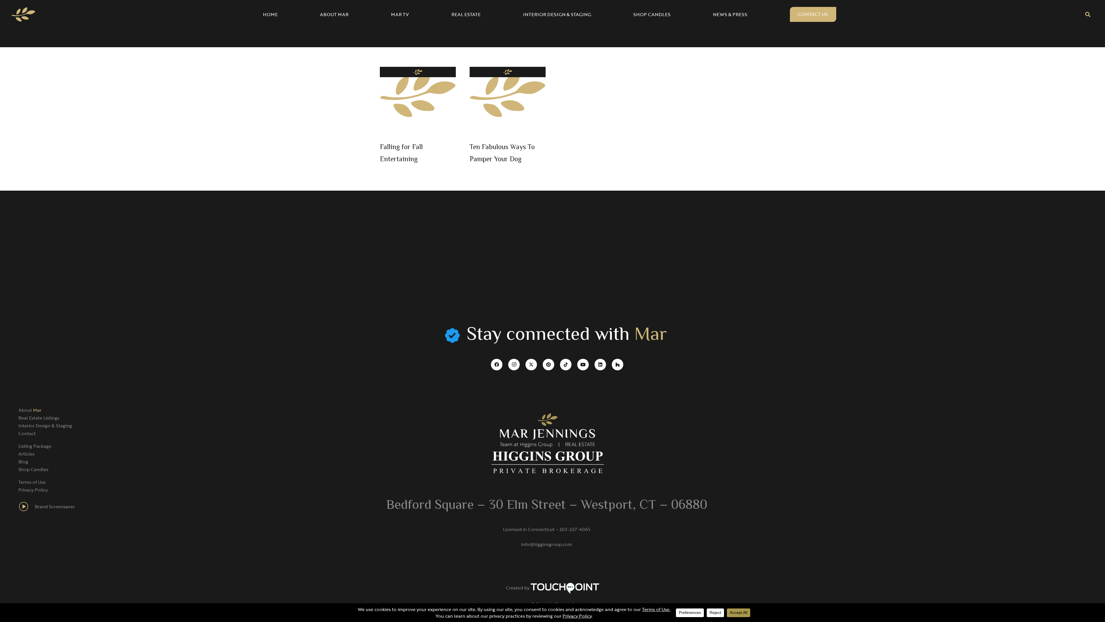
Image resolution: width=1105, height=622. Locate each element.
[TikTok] (565, 364)
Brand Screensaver (55, 506)
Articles (26, 453)
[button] (1087, 14)
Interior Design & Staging (45, 425)
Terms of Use (32, 482)
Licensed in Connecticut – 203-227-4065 (546, 529)
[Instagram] (514, 364)
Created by (518, 587)
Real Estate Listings (38, 417)
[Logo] (23, 14)
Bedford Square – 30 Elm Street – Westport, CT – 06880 (546, 505)
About (29, 410)
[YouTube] (583, 364)
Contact (27, 433)
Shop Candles (33, 469)
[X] (531, 364)
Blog (23, 461)
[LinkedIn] (600, 364)
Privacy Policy (33, 489)
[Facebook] (496, 364)
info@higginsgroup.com (546, 544)
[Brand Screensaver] (26, 506)
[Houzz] (617, 364)
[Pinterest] (548, 364)
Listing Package (35, 446)
